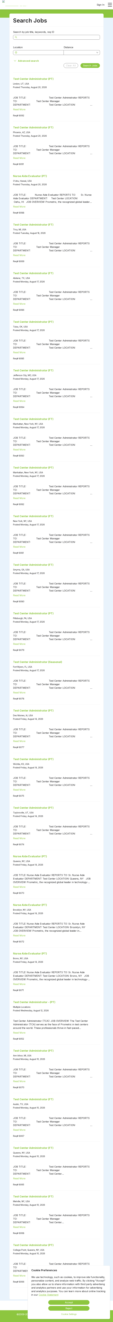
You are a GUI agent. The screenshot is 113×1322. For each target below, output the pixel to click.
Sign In (100, 4)
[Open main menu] (110, 4)
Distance (68, 47)
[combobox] (40, 52)
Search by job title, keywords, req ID (33, 31)
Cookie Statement (48, 1294)
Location (18, 47)
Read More (19, 109)
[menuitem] (14, 5)
